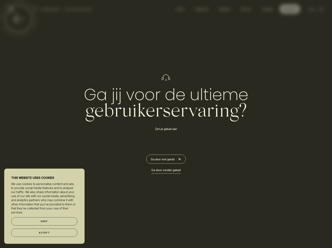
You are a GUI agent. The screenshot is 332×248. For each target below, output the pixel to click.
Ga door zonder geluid (166, 170)
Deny (44, 221)
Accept (44, 232)
